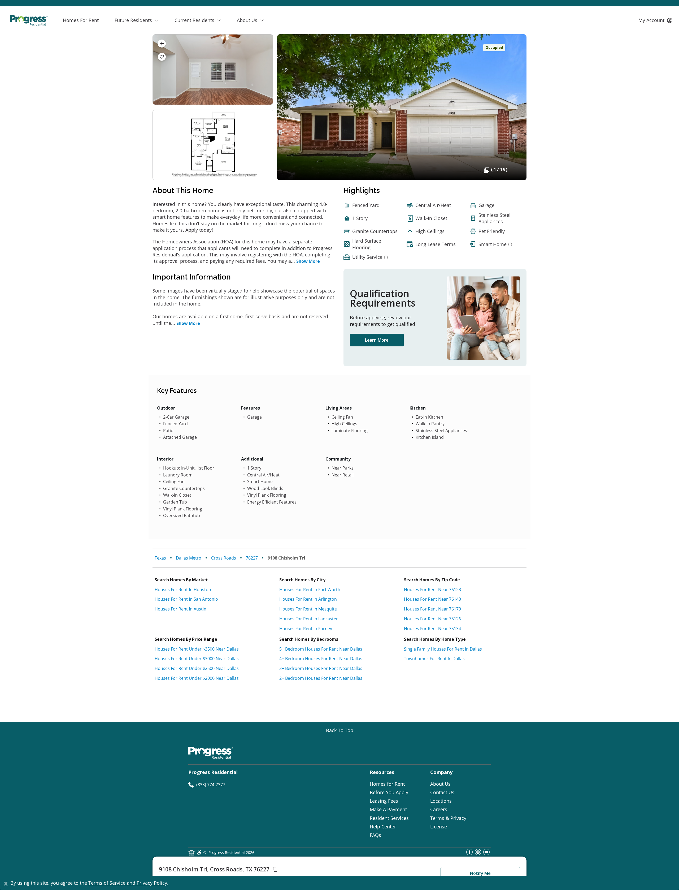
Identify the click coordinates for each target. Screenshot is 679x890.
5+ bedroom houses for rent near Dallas (320, 649)
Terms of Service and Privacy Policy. (128, 883)
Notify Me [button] (480, 873)
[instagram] (478, 854)
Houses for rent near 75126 (432, 619)
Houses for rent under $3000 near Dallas (197, 658)
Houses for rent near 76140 (432, 599)
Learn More (377, 340)
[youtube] (486, 854)
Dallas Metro (188, 558)
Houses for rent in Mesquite (308, 609)
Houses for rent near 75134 (432, 628)
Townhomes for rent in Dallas (434, 658)
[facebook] (469, 854)
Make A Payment (388, 809)
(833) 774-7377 (210, 785)
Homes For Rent (81, 20)
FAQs (375, 835)
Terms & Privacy (448, 818)
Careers (438, 809)
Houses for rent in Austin (180, 609)
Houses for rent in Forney (305, 628)
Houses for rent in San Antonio (186, 599)
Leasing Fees (384, 801)
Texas (160, 558)
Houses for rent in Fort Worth (309, 589)
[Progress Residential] (28, 20)
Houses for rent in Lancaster (308, 619)
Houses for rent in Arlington (308, 599)
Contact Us (442, 792)
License (438, 826)
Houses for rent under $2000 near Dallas (197, 678)
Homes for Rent (387, 784)
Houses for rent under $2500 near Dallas (197, 668)
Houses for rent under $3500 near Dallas (197, 649)
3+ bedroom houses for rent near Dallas (320, 668)
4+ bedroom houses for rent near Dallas (320, 658)
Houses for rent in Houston (183, 589)
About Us (440, 784)
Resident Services (389, 818)
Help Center (383, 826)
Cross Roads (223, 558)
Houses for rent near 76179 (432, 609)
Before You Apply (389, 792)
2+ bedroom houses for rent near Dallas (320, 678)
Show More (308, 261)
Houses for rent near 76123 (432, 589)
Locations (441, 801)
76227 (252, 558)
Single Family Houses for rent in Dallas (443, 649)
